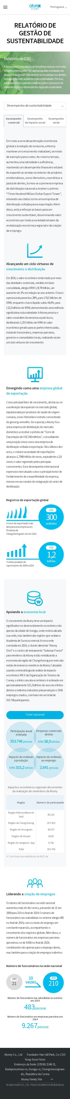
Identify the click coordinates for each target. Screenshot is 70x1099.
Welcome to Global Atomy (35, 7)
